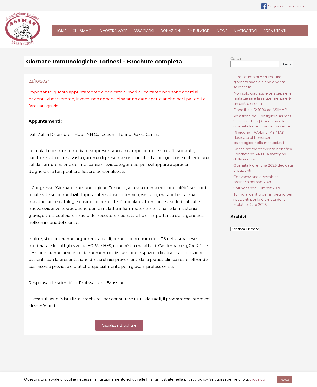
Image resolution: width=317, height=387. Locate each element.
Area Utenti (274, 31)
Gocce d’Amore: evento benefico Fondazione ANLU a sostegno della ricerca (262, 154)
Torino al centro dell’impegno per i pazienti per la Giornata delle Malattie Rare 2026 (263, 199)
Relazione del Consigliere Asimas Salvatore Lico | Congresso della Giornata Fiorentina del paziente (262, 121)
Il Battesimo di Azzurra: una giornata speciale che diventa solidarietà (259, 82)
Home (61, 31)
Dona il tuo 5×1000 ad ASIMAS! (260, 110)
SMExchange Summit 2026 (257, 188)
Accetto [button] (284, 379)
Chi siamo (82, 31)
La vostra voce (112, 31)
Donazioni (170, 31)
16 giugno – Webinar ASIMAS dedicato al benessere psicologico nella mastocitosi (258, 137)
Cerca (235, 58)
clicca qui (257, 379)
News (222, 31)
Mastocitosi (245, 31)
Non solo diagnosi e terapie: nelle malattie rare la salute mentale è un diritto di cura (262, 98)
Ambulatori (199, 31)
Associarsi (143, 31)
